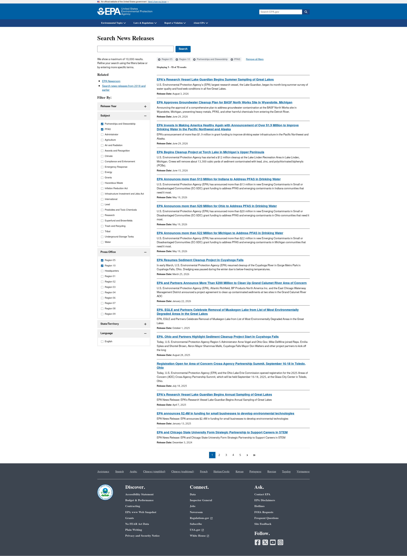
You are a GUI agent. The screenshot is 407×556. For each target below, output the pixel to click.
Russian (271, 471)
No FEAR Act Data (137, 524)
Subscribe (196, 524)
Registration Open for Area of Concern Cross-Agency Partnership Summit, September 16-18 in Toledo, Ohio (231, 366)
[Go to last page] (254, 455)
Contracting (132, 506)
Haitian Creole (222, 471)
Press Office (108, 252)
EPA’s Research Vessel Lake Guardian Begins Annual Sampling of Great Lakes (214, 394)
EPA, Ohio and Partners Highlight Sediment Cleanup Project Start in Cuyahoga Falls (218, 337)
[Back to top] (398, 547)
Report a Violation (173, 23)
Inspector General (201, 500)
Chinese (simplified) (154, 471)
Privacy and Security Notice (142, 535)
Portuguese (255, 471)
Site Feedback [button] (262, 524)
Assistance (103, 471)
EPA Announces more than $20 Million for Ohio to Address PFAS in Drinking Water (217, 206)
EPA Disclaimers (264, 500)
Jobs (192, 506)
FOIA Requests (263, 512)
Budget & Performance (139, 500)
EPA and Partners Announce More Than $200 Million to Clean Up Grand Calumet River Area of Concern (232, 283)
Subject (105, 116)
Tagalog (286, 471)
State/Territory (109, 324)
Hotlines (259, 506)
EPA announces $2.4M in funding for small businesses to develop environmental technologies (225, 413)
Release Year (108, 106)
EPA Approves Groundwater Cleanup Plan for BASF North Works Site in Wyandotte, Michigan (224, 102)
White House (198, 535)
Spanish (119, 471)
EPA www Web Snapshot (140, 512)
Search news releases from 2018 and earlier (123, 88)
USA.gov (195, 530)
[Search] (306, 11)
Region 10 (184, 59)
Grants (129, 518)
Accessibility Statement (139, 494)
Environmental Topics (112, 23)
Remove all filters (254, 59)
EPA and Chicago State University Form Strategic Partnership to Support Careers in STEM (222, 432)
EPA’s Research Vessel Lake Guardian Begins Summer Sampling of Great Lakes (215, 79)
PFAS (237, 59)
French (203, 471)
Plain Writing (133, 530)
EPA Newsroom (111, 81)
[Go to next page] (247, 455)
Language (106, 333)
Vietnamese (303, 471)
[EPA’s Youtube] (273, 542)
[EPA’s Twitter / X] (265, 542)
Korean (239, 471)
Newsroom (196, 512)
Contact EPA (262, 494)
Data (193, 494)
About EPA (199, 23)
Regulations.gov (199, 518)
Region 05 (166, 59)
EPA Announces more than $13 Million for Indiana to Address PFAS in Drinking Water (219, 179)
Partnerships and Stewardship (212, 59)
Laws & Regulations (144, 23)
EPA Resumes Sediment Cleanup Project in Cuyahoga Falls (200, 260)
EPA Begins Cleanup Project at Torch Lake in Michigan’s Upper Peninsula (210, 152)
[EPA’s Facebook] (257, 542)
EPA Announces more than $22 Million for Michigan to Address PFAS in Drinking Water (220, 233)
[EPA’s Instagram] (280, 542)
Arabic (133, 471)
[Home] (125, 11)
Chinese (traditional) (182, 471)
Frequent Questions (266, 518)
